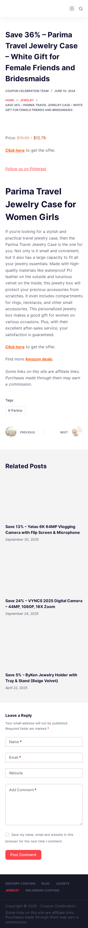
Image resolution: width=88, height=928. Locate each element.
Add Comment (22, 790)
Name (15, 741)
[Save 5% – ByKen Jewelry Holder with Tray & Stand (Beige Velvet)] (44, 645)
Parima (15, 410)
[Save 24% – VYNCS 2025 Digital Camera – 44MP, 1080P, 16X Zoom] (44, 571)
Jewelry (12, 890)
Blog (46, 883)
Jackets (62, 883)
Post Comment (23, 854)
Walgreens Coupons (42, 890)
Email (15, 757)
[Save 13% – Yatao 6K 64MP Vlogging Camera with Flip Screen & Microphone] (44, 497)
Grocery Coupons (20, 883)
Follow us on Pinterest (25, 168)
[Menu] (72, 8)
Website (16, 773)
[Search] (81, 8)
